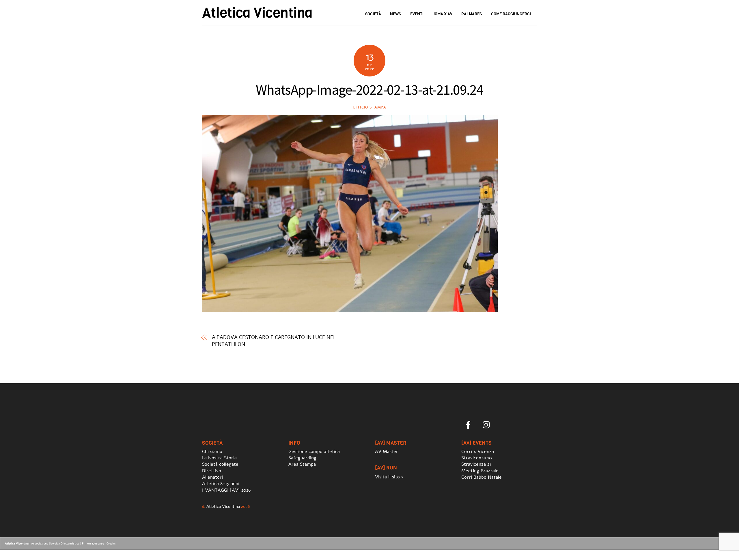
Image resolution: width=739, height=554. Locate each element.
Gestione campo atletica (314, 451)
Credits (111, 544)
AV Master (386, 451)
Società (373, 14)
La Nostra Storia (219, 458)
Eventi (416, 14)
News (395, 14)
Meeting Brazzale (480, 471)
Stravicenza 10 (476, 458)
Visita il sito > (389, 477)
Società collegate (220, 464)
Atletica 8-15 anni (220, 483)
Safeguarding (302, 458)
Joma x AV (442, 14)
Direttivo (211, 471)
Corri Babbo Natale (481, 477)
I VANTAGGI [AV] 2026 (226, 490)
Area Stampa (302, 464)
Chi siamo (212, 451)
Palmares (471, 14)
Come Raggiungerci (511, 14)
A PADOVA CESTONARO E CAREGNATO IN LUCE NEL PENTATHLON (274, 341)
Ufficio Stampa (369, 107)
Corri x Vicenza (477, 451)
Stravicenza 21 (476, 464)
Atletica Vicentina (223, 506)
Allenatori (212, 477)
